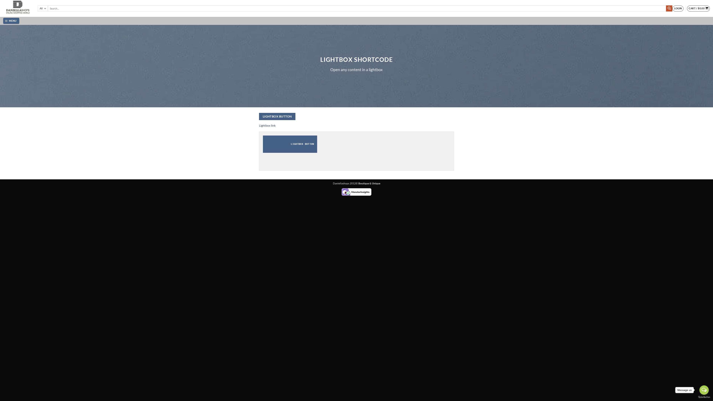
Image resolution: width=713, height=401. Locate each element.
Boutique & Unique (369, 183)
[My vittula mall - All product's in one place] (17, 8)
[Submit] (669, 8)
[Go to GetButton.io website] (704, 397)
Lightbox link (267, 125)
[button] (678, 9)
